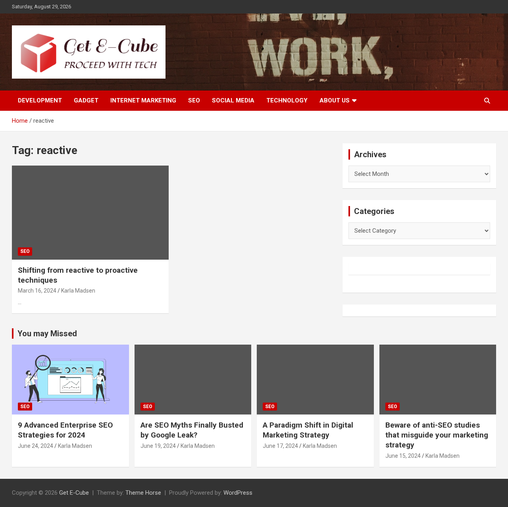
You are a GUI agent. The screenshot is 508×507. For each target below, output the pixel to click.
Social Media (233, 100)
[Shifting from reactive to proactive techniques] (90, 212)
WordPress (237, 492)
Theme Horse (143, 492)
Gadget (86, 100)
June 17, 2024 (280, 446)
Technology (287, 100)
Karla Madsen (78, 290)
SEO (194, 100)
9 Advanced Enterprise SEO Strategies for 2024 (65, 430)
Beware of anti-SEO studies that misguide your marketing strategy (436, 434)
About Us (334, 100)
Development (40, 100)
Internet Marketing (143, 100)
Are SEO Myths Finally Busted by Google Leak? (191, 430)
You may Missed (47, 333)
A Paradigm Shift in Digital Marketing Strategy (308, 430)
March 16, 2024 (37, 290)
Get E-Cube (74, 492)
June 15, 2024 (403, 456)
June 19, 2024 (158, 446)
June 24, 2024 (35, 446)
